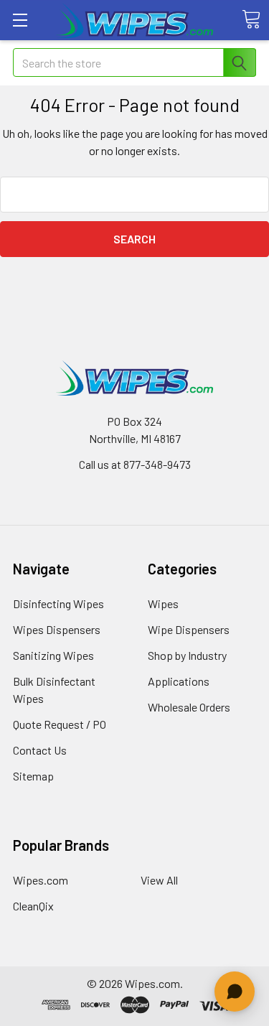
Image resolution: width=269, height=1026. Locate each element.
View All (159, 880)
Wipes (163, 603)
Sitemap (33, 776)
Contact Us (40, 750)
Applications (178, 681)
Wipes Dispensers (56, 629)
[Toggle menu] (19, 19)
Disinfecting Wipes (58, 603)
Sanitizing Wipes (53, 655)
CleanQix (33, 906)
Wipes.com (40, 880)
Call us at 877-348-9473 (135, 464)
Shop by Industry (187, 655)
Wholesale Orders (189, 707)
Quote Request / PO (59, 724)
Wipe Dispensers (189, 629)
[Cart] (251, 19)
